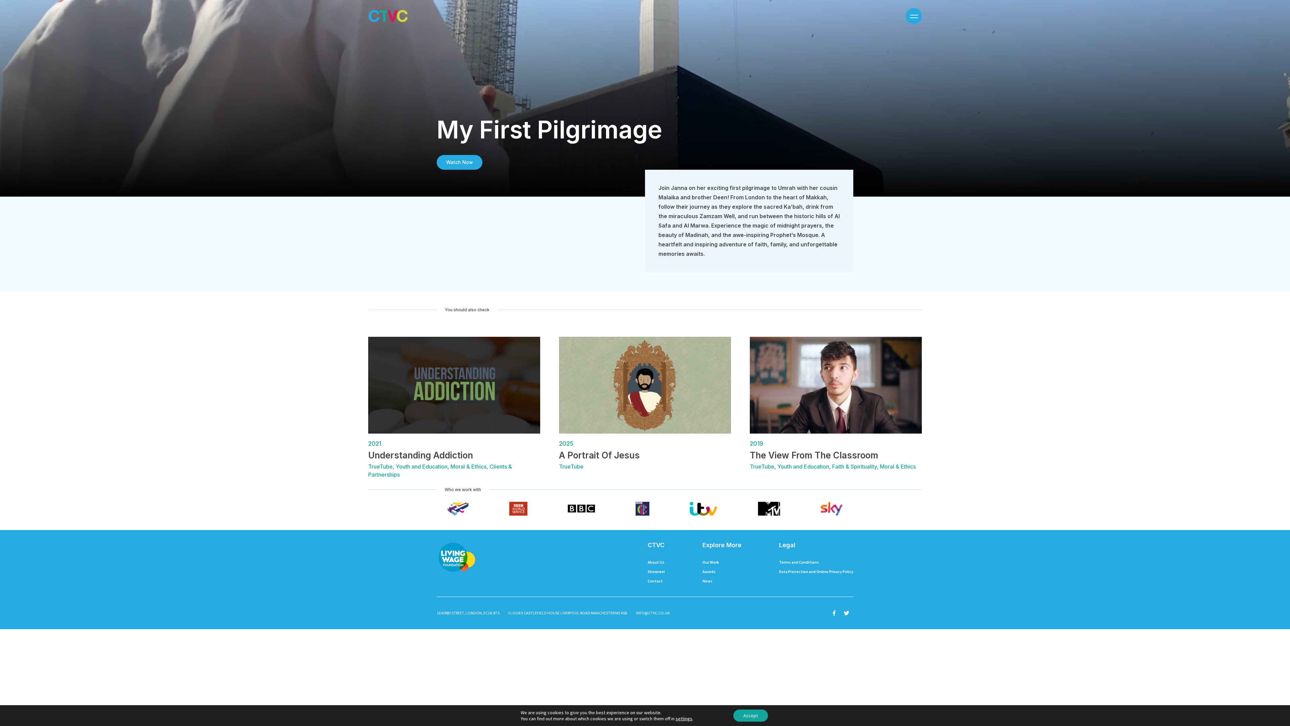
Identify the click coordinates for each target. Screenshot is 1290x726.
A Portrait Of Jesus (599, 455)
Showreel (656, 571)
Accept (750, 716)
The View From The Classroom (814, 455)
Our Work (710, 562)
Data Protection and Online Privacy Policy (816, 571)
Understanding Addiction (420, 455)
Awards (709, 571)
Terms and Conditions (799, 562)
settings (684, 719)
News (707, 580)
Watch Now (459, 162)
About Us (656, 562)
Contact (655, 580)
